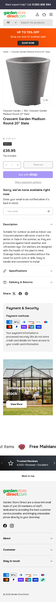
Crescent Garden (12, 110)
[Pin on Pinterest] (26, 294)
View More (16, 404)
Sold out (38, 164)
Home (5, 52)
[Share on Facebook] (20, 294)
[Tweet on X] (14, 294)
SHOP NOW (28, 43)
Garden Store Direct (20, 594)
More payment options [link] (28, 182)
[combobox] (28, 22)
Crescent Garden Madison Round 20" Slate (30, 52)
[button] (44, 14)
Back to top (28, 476)
